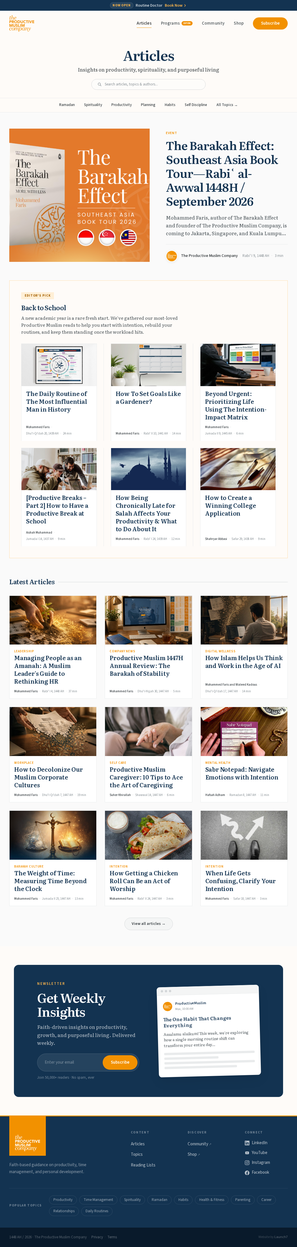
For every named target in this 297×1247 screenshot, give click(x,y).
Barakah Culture (29, 866)
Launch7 (281, 1237)
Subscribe (270, 23)
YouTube (259, 1153)
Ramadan (67, 104)
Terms (112, 1237)
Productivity (121, 104)
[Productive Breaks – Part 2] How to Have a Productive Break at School (57, 509)
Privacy (97, 1237)
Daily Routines (97, 1211)
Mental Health (218, 762)
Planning (148, 104)
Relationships (64, 1211)
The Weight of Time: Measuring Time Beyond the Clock (50, 880)
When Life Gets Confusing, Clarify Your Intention (240, 880)
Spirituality (93, 104)
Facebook (260, 1172)
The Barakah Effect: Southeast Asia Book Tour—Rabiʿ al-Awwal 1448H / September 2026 (222, 172)
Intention (119, 866)
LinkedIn (259, 1143)
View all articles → (149, 924)
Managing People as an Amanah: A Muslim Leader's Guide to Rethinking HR (48, 669)
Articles (144, 23)
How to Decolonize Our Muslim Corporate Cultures (48, 777)
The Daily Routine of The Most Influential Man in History (56, 401)
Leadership (24, 651)
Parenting (242, 1199)
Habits (170, 104)
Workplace (24, 762)
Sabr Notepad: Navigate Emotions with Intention (241, 773)
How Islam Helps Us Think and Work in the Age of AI (244, 661)
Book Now (173, 5)
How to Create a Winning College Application (230, 505)
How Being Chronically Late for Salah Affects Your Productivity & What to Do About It (146, 513)
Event (172, 133)
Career (266, 1199)
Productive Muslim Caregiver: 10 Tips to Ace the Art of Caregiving (146, 777)
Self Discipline (196, 104)
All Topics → (227, 104)
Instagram (261, 1163)
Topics (137, 1154)
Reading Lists (143, 1165)
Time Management (98, 1199)
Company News (122, 651)
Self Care (118, 762)
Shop (239, 23)
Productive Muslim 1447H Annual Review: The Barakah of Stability (146, 665)
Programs (176, 23)
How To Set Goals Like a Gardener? (148, 397)
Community (213, 23)
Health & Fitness (211, 1199)
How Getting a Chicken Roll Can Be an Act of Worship (144, 880)
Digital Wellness (220, 651)
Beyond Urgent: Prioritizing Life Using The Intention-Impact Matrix (235, 405)
